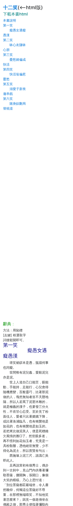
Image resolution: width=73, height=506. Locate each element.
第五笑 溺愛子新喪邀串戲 (14, 89)
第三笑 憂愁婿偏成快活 (14, 59)
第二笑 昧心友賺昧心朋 (14, 45)
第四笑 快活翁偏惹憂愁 (14, 74)
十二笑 (10, 7)
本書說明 (9, 20)
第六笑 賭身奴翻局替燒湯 (14, 103)
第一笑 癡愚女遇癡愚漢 (14, 30)
